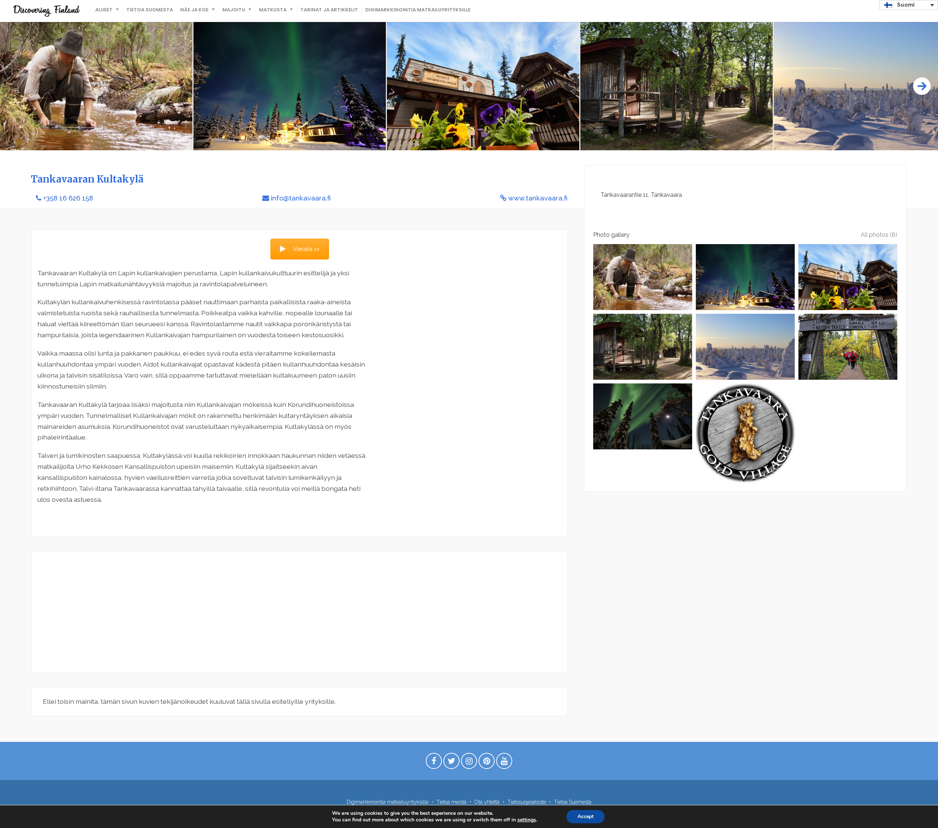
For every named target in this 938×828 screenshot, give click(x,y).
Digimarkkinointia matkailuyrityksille (417, 9)
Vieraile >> (306, 249)
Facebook (433, 763)
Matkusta (273, 9)
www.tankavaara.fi (538, 198)
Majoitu (233, 9)
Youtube (504, 763)
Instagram (469, 763)
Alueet (103, 9)
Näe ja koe (194, 9)
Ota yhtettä (486, 802)
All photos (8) (879, 234)
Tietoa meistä (451, 802)
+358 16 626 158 (68, 198)
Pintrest (486, 763)
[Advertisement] (263, 611)
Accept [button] (585, 816)
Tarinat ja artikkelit (329, 9)
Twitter (451, 763)
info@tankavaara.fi (301, 198)
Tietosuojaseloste (526, 802)
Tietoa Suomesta (149, 9)
